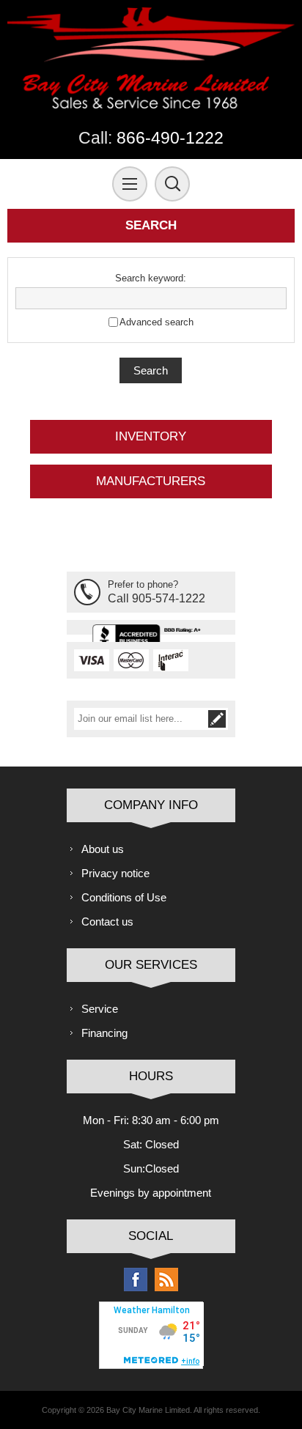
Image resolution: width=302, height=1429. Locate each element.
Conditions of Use (123, 897)
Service (99, 1008)
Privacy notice (115, 873)
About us (102, 849)
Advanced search (156, 322)
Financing (104, 1033)
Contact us (107, 921)
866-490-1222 (170, 138)
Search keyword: (150, 278)
